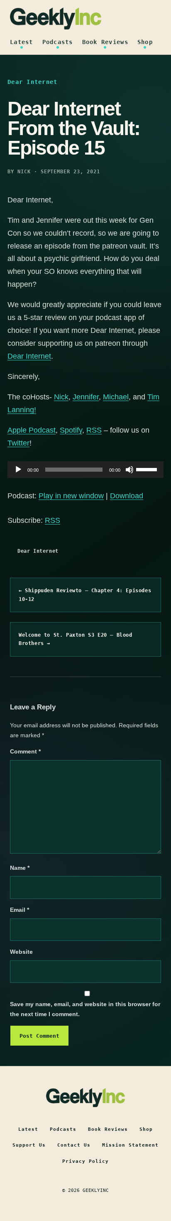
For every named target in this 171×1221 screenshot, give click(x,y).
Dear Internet (38, 551)
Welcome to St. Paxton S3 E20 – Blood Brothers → (75, 639)
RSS (94, 430)
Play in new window (71, 496)
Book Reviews (105, 42)
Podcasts (57, 42)
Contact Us (73, 1145)
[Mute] (129, 469)
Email (19, 909)
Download (126, 496)
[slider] (147, 468)
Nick (61, 397)
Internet (38, 356)
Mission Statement (130, 1145)
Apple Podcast (31, 430)
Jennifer (86, 397)
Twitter (18, 443)
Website (21, 951)
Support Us (29, 1145)
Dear (15, 356)
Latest (21, 42)
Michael (116, 397)
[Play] (18, 469)
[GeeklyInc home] (55, 18)
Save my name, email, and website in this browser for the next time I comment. (85, 1009)
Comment (25, 751)
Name (19, 867)
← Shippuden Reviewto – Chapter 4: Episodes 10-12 (85, 595)
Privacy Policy (85, 1161)
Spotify (71, 430)
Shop (145, 42)
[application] (85, 469)
